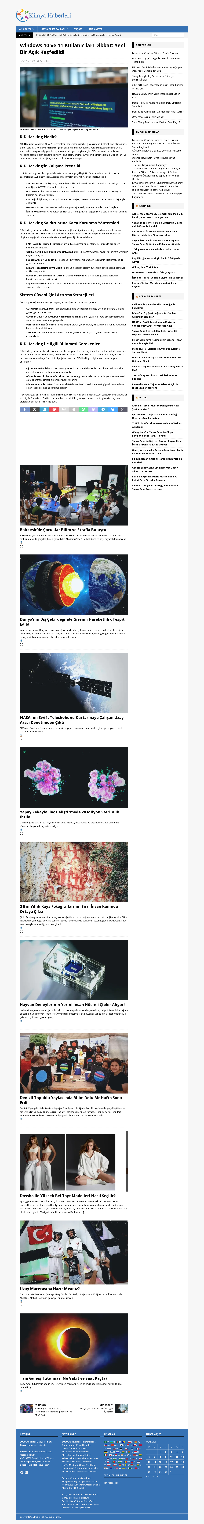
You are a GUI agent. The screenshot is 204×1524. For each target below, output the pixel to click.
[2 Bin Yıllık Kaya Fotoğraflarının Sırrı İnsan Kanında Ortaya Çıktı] (74, 872)
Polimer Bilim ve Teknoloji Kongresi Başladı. (154, 172)
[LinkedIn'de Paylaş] (44, 410)
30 (166, 1472)
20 (149, 1467)
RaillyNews (67, 1494)
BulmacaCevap (69, 1478)
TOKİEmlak (79, 1487)
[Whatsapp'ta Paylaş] (83, 410)
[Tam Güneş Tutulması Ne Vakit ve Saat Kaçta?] (74, 1343)
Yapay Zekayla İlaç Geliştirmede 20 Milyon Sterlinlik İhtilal (69, 814)
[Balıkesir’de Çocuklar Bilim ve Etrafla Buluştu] (74, 495)
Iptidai (143, 397)
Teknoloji (44, 61)
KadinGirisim (80, 1448)
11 (177, 1456)
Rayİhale (95, 1484)
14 (154, 1461)
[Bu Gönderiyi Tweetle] (34, 410)
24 (171, 1467)
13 (149, 1461)
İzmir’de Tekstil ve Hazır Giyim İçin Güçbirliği (157, 277)
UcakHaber (92, 1458)
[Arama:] (168, 35)
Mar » (155, 1476)
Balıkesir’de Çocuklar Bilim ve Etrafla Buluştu (63, 529)
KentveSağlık (68, 1484)
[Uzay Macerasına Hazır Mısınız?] (74, 1252)
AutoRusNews (92, 1504)
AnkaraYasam (69, 1451)
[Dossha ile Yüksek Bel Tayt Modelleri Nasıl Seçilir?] (74, 1161)
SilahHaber (86, 1461)
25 (177, 1467)
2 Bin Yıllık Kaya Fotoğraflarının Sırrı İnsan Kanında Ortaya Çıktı (69, 909)
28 (154, 1472)
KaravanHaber (83, 1454)
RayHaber (145, 205)
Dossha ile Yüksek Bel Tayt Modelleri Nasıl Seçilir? (68, 1195)
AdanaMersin (82, 1451)
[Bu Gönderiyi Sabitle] (54, 410)
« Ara (148, 1476)
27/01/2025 (29, 61)
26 (182, 1467)
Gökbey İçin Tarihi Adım (145, 267)
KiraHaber (94, 1468)
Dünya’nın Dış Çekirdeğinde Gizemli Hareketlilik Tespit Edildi (72, 622)
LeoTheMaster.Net (71, 1465)
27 (149, 1472)
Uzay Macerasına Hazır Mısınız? (50, 1288)
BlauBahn (93, 1494)
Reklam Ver (95, 29)
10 (171, 1456)
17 (171, 1461)
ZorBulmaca (91, 1481)
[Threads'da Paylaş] (122, 410)
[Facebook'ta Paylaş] (25, 410)
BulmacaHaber (89, 1471)
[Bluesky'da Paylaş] (113, 410)
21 (154, 1467)
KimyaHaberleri (83, 1445)
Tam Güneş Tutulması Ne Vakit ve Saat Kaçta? (63, 1378)
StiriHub (76, 1504)
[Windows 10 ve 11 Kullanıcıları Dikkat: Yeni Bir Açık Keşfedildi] (74, 125)
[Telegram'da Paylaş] (103, 410)
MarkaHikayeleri (74, 1471)
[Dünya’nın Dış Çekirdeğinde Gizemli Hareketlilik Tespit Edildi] (74, 584)
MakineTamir (68, 1461)
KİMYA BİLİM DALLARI (53, 29)
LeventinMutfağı (83, 1484)
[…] (21, 546)
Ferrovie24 (67, 1504)
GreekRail (89, 1501)
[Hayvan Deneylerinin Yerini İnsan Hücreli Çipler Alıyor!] (74, 970)
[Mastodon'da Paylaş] (93, 410)
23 (166, 1467)
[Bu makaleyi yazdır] (74, 410)
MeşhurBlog (67, 1487)
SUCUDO (66, 1441)
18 (177, 1461)
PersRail (66, 1501)
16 (166, 1461)
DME (83, 1504)
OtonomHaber (69, 1445)
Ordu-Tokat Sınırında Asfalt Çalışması (153, 272)
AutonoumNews (80, 1494)
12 (182, 1456)
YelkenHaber (68, 1458)
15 (160, 1461)
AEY (64, 1471)
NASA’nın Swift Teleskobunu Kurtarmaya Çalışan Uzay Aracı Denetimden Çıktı (72, 720)
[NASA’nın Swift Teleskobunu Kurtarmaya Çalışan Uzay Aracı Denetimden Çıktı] (74, 683)
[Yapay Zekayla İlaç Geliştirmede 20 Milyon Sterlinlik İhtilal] (74, 777)
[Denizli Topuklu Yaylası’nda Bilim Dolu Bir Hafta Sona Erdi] (74, 1063)
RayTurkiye (79, 1481)
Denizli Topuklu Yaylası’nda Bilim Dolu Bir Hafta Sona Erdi (71, 1100)
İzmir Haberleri (111, 1482)
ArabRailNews (82, 1497)
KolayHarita (67, 1481)
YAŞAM (78, 29)
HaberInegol (68, 1468)
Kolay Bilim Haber (150, 296)
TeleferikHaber (89, 1441)
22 (160, 1467)
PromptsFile (67, 1507)
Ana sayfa (25, 29)
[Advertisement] (74, 438)
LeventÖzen (68, 1448)
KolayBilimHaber (88, 1465)
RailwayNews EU (82, 1507)
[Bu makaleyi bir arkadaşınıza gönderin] (64, 410)
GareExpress (68, 1497)
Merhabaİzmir (69, 1454)
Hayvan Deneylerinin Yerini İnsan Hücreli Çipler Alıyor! (72, 1004)
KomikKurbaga (84, 1478)
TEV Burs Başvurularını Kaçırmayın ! (150, 164)
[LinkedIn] (26, 1472)
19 (182, 1461)
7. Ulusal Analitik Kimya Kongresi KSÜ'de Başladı (157, 168)
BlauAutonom (77, 1501)
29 (160, 1472)
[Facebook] (22, 1472)
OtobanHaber (81, 1468)
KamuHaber (81, 1458)
